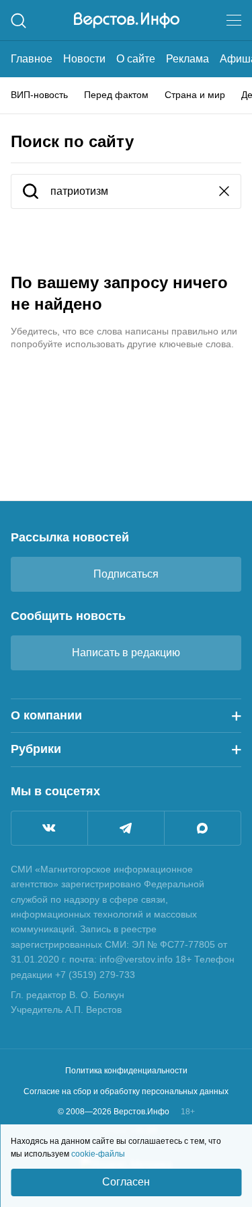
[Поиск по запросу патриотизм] (30, 192)
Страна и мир (195, 94)
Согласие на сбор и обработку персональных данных (126, 1091)
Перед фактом (116, 94)
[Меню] (233, 20)
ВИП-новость (39, 94)
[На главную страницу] (126, 20)
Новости (84, 58)
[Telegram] (126, 828)
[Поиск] (18, 20)
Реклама (187, 58)
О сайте (135, 58)
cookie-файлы (98, 1154)
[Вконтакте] (49, 828)
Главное (31, 58)
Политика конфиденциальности (126, 1070)
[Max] (203, 828)
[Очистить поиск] (224, 192)
